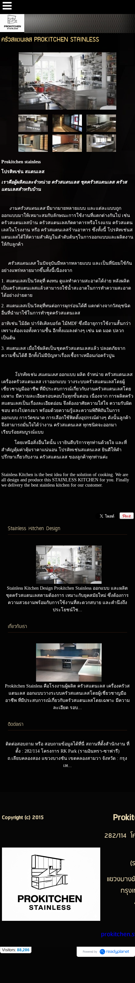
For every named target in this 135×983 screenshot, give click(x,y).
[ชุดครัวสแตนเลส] (33, 123)
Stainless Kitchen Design (34, 529)
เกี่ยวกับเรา (17, 626)
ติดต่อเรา (15, 724)
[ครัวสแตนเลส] (68, 79)
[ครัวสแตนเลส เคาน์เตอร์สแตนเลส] (67, 123)
